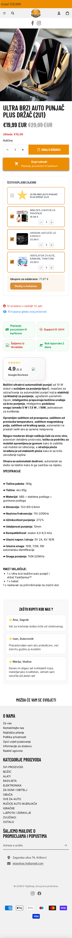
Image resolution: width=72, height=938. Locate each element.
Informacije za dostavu (17, 746)
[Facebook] (32, 23)
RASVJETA (10, 780)
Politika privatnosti (14, 737)
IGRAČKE (9, 808)
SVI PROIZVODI (13, 767)
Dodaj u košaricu (26, 286)
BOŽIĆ (7, 771)
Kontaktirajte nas (13, 727)
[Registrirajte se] (65, 845)
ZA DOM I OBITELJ (15, 789)
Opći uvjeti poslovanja (17, 741)
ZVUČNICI (9, 817)
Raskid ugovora (13, 750)
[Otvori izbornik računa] (59, 13)
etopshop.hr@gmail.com (28, 863)
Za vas (7, 723)
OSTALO (8, 821)
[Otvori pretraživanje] (12, 13)
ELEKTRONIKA (12, 785)
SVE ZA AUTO (12, 799)
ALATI (7, 776)
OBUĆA (8, 794)
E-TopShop (28, 886)
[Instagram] (39, 23)
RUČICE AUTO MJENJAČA (20, 803)
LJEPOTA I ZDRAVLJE (17, 812)
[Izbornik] (4, 13)
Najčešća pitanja (13, 732)
